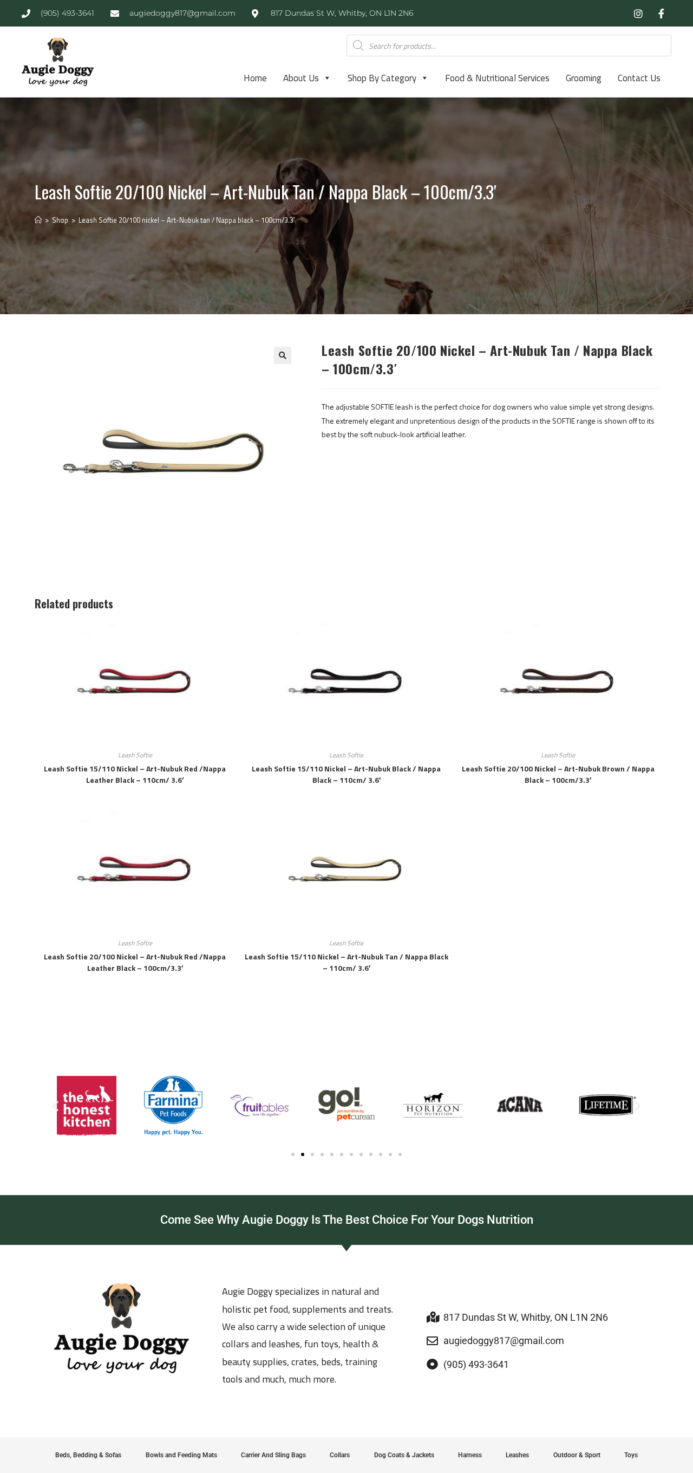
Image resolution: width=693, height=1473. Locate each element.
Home (255, 78)
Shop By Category (382, 78)
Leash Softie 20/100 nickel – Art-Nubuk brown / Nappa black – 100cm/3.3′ (558, 774)
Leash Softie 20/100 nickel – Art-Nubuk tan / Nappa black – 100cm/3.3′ (187, 220)
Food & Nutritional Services (497, 78)
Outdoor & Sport (576, 1455)
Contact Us (639, 78)
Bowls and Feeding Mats (181, 1455)
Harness (470, 1455)
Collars (340, 1455)
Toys (631, 1455)
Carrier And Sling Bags (273, 1455)
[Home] (38, 220)
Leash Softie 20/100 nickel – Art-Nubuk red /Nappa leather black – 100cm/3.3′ (135, 962)
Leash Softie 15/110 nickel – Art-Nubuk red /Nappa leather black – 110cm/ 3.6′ (135, 774)
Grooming (584, 78)
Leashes (517, 1455)
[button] (282, 355)
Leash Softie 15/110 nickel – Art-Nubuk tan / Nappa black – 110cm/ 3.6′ (346, 962)
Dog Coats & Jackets (404, 1455)
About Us (301, 78)
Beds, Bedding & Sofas (88, 1455)
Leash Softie (135, 755)
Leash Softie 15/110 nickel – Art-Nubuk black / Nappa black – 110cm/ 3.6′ (346, 774)
